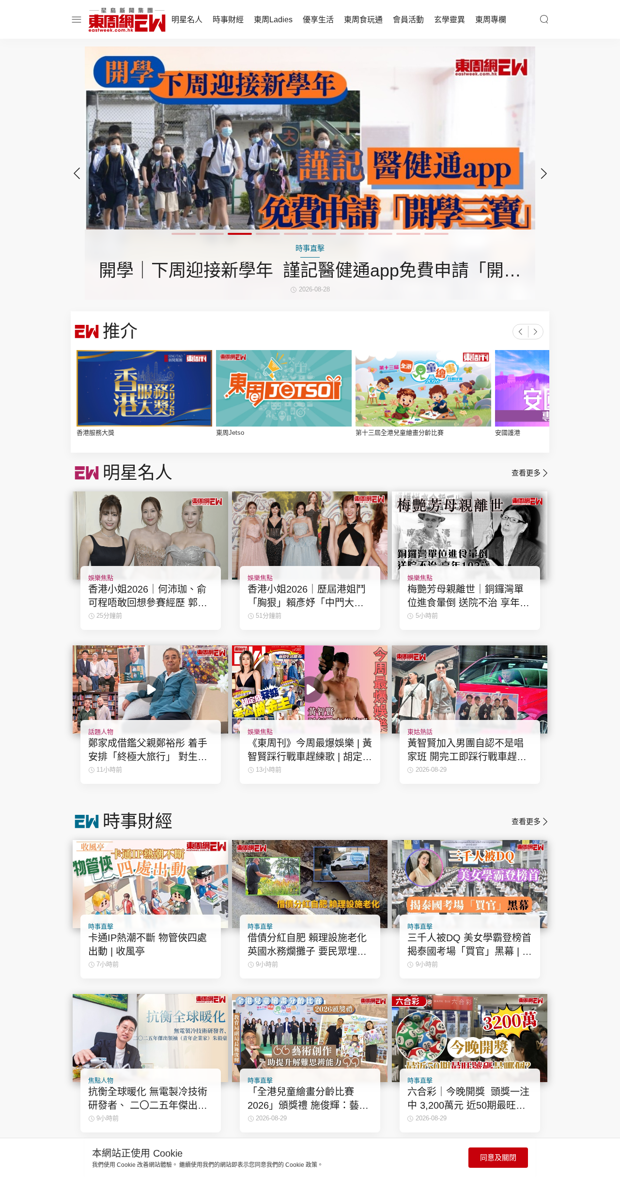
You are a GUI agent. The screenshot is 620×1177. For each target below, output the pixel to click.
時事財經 (228, 19)
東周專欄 (490, 19)
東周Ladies (273, 19)
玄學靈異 (449, 19)
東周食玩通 (363, 19)
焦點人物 (100, 1080)
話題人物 (100, 731)
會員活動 (408, 19)
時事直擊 (100, 926)
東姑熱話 (420, 731)
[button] (543, 173)
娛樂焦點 (100, 577)
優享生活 (318, 19)
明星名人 (186, 19)
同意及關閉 (498, 1157)
